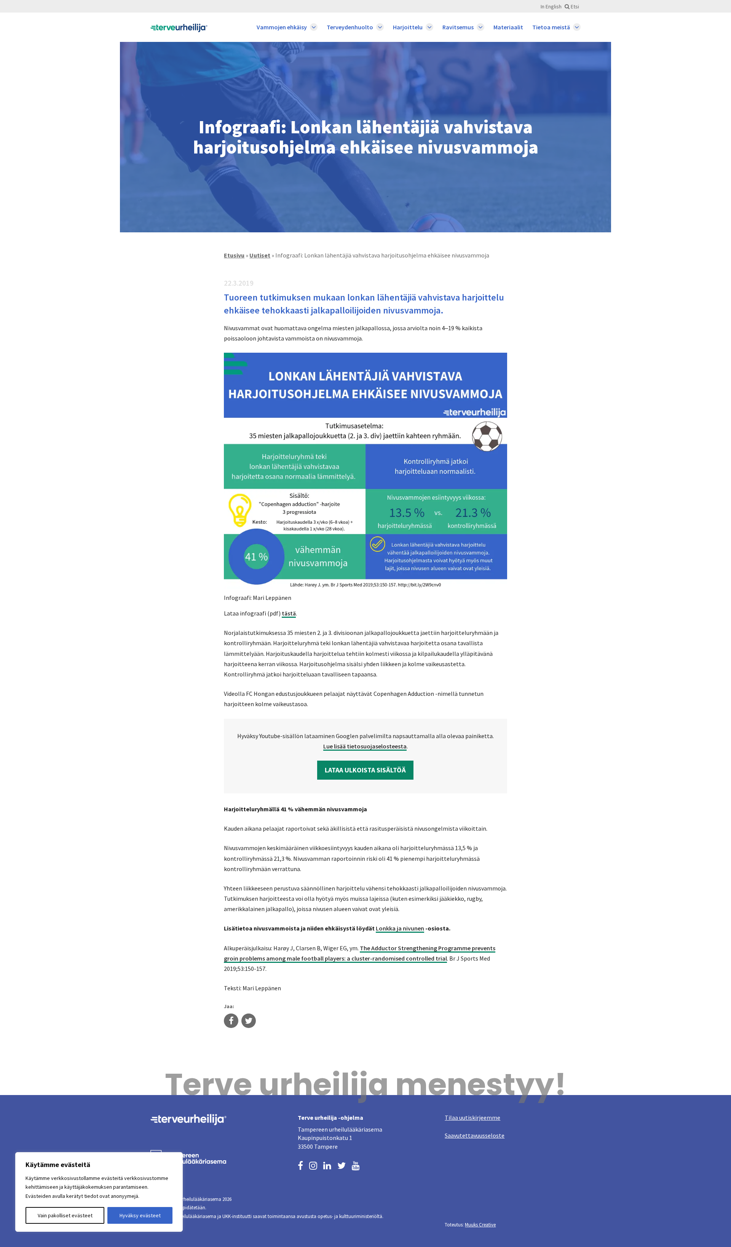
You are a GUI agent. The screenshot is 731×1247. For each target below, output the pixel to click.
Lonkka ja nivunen (400, 928)
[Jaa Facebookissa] (231, 1021)
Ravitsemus (458, 27)
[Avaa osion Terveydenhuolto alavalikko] (380, 27)
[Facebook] (300, 1165)
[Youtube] (356, 1165)
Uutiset (259, 255)
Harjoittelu (408, 27)
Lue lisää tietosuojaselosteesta (365, 746)
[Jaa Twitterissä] (248, 1021)
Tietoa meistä (551, 27)
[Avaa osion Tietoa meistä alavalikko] (577, 27)
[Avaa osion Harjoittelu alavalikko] (429, 27)
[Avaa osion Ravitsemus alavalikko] (480, 27)
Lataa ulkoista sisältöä (365, 770)
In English (551, 6)
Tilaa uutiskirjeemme (472, 1117)
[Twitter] (341, 1165)
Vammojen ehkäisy (282, 27)
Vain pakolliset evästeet (65, 1215)
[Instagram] (313, 1165)
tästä (289, 613)
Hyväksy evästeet (140, 1215)
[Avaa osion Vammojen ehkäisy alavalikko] (314, 27)
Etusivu (234, 255)
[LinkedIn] (327, 1165)
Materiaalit (508, 27)
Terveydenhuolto (350, 27)
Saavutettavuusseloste (474, 1135)
